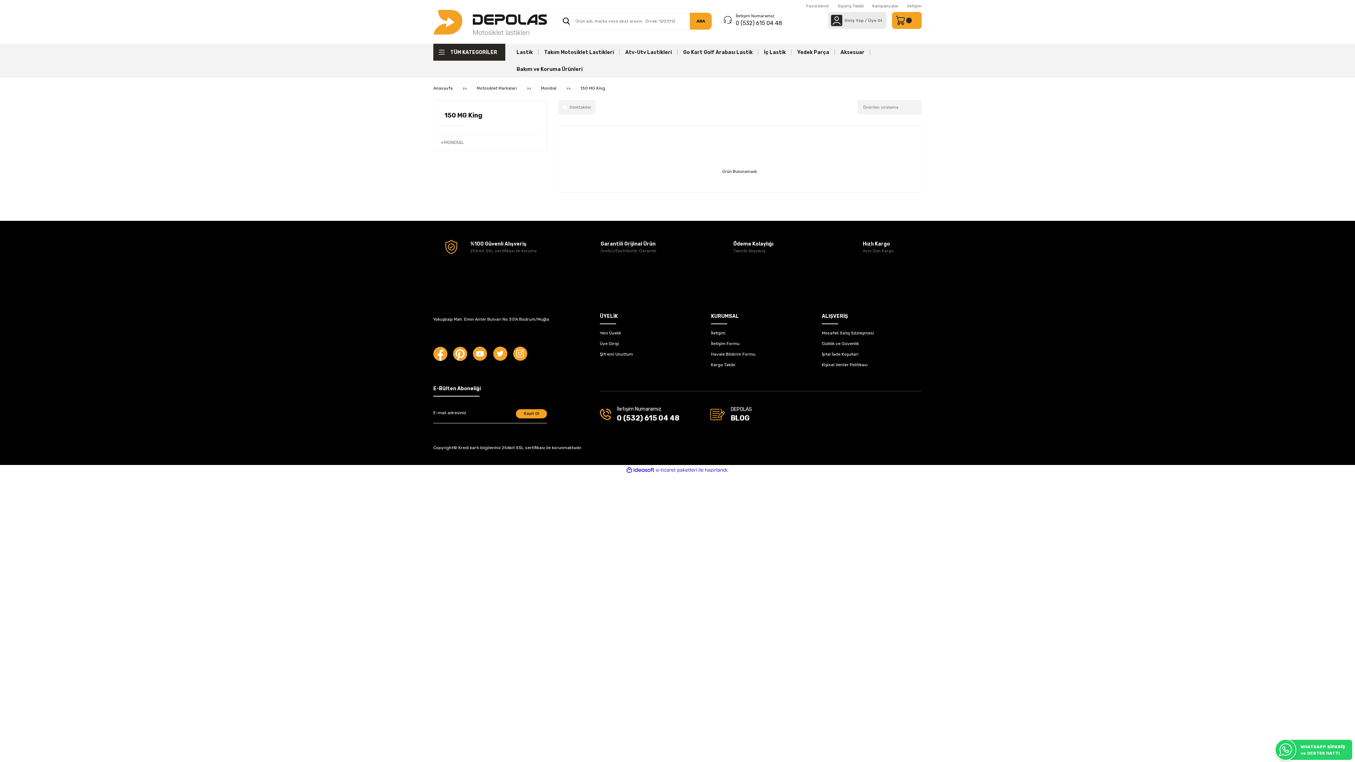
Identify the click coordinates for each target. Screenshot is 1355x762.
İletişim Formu (725, 343)
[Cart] (907, 20)
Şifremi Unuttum (616, 354)
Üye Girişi (609, 343)
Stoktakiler (580, 107)
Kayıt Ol (531, 413)
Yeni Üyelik (610, 333)
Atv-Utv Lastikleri (648, 52)
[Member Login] (836, 20)
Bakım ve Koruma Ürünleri (550, 69)
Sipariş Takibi (851, 6)
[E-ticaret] (676, 470)
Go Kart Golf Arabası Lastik (718, 52)
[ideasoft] (640, 470)
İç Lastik (775, 52)
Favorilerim (817, 6)
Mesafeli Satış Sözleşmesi (848, 333)
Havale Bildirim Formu (733, 354)
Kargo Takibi (723, 364)
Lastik (525, 52)
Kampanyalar (885, 6)
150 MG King (592, 88)
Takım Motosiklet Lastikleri (579, 52)
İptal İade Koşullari (840, 354)
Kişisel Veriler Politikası (845, 364)
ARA (701, 21)
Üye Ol (875, 20)
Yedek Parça (813, 52)
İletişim (718, 333)
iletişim (914, 6)
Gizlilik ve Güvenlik (840, 343)
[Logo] (490, 22)
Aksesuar (853, 52)
